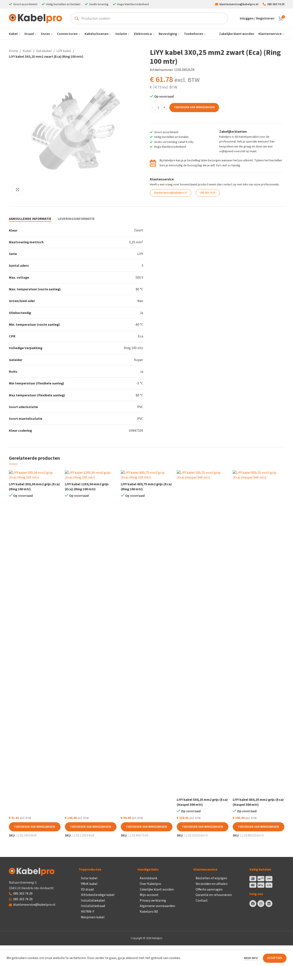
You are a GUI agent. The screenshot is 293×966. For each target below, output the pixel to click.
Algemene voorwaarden (157, 906)
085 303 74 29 (23, 893)
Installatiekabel (93, 900)
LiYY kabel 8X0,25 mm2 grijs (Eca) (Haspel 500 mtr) (258, 802)
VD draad (87, 889)
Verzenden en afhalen (212, 883)
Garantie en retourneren (214, 894)
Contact (202, 900)
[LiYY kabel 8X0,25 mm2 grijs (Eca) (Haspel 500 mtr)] (258, 633)
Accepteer (274, 958)
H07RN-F (87, 911)
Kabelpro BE (149, 911)
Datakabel (44, 51)
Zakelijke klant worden (157, 889)
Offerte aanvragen (209, 889)
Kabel (27, 51)
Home (13, 51)
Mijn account (149, 894)
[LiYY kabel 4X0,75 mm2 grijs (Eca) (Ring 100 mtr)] (146, 475)
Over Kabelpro (150, 883)
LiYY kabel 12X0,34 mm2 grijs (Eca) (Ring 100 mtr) (87, 486)
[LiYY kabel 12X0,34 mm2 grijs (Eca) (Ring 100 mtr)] (90, 475)
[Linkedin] (268, 903)
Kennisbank (148, 878)
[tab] (30, 218)
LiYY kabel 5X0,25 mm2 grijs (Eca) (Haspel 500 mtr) (202, 802)
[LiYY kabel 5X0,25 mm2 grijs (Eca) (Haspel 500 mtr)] (202, 633)
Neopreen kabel (93, 917)
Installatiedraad (93, 906)
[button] (35, 826)
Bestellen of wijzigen (211, 878)
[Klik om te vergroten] (17, 189)
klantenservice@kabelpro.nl (34, 904)
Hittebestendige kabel (98, 894)
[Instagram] (260, 903)
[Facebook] (252, 903)
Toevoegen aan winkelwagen (194, 107)
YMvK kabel (89, 883)
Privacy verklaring (153, 900)
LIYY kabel (63, 51)
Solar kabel (89, 878)
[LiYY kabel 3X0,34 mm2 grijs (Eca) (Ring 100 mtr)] (35, 475)
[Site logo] (35, 18)
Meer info (251, 958)
